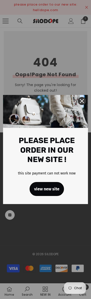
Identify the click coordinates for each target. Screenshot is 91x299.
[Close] (82, 101)
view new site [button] (46, 189)
